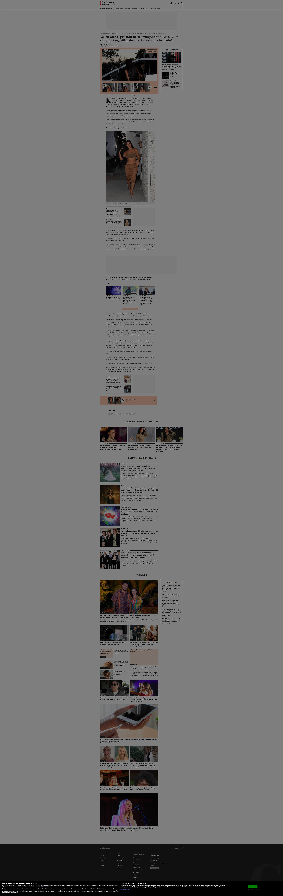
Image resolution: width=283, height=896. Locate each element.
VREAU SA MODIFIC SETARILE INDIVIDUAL (252, 890)
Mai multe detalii (45, 886)
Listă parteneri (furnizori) (125, 889)
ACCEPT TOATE (252, 886)
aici (101, 890)
